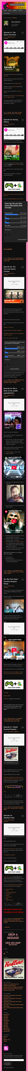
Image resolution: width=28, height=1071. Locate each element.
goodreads (17, 570)
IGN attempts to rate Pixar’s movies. (14, 779)
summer (13, 113)
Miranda (7, 672)
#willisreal (17, 380)
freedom (5, 719)
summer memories (16, 259)
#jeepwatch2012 (18, 918)
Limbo (7, 890)
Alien (5, 791)
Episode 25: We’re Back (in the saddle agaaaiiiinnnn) (11, 390)
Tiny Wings (6, 692)
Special (12, 718)
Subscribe (7, 1064)
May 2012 (6, 1025)
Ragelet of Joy (7, 1039)
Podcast (9, 112)
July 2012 (6, 1022)
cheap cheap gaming (19, 258)
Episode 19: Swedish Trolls (9, 816)
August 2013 (6, 1014)
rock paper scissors (14, 808)
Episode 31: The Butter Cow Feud (10, 33)
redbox (5, 571)
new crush (6, 76)
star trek (18, 571)
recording (6, 721)
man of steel (11, 381)
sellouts (14, 571)
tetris (12, 721)
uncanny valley (9, 338)
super (9, 721)
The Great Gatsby (9, 452)
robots (8, 808)
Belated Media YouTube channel (16, 198)
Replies (15, 382)
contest (5, 259)
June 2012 (6, 1023)
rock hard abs (17, 381)
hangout (9, 719)
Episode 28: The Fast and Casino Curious (10, 269)
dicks (21, 112)
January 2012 (7, 1031)
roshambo (21, 808)
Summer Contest (16, 164)
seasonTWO (9, 571)
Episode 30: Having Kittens (10, 985)
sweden (16, 921)
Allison (21, 672)
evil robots (12, 920)
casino (20, 380)
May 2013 (6, 1019)
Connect (20, 10)
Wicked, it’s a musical (8, 327)
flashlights (6, 921)
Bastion (7, 895)
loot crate (14, 74)
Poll (5, 1038)
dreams (5, 113)
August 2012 (6, 1020)
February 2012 (7, 1029)
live (12, 719)
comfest (8, 920)
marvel (21, 570)
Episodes (15, 10)
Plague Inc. (6, 698)
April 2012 (6, 1026)
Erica (14, 672)
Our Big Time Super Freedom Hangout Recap (11, 581)
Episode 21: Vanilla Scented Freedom (11, 728)
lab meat (9, 113)
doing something (14, 86)
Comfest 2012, (12, 848)
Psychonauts (8, 893)
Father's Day (17, 920)
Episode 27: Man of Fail (9, 990)
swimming (6, 382)
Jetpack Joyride (7, 695)
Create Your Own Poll (22, 239)
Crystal (13, 673)
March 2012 (6, 1028)
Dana (10, 673)
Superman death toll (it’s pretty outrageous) (13, 330)
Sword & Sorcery (9, 889)
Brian (5, 673)
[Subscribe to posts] (6, 1050)
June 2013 (6, 1017)
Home (5, 10)
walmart (22, 259)
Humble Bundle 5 (7, 877)
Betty (21, 673)
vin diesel (10, 382)
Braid (7, 898)
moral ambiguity (16, 719)
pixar (19, 806)
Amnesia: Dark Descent (11, 892)
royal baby (9, 259)
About (10, 10)
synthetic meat (17, 83)
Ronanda (18, 673)
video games (21, 921)
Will (4, 672)
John (11, 672)
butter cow (17, 112)
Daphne (17, 672)
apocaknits (6, 995)
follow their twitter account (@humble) (15, 884)
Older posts (7, 927)
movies (16, 806)
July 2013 (6, 1016)
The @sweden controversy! (9, 854)
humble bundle (11, 921)
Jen (7, 673)
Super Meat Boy (9, 900)
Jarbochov (14, 17)
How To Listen (7, 13)
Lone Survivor (9, 896)
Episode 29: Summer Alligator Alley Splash (13, 987)
